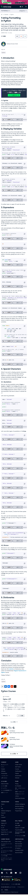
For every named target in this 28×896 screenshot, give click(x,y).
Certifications (18, 771)
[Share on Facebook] (8, 686)
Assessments (18, 775)
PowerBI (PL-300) (19, 850)
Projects (17, 773)
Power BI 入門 (4, 829)
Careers (3, 769)
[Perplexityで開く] (25, 36)
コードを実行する (17, 119)
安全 (2, 889)
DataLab (17, 777)
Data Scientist (18, 846)
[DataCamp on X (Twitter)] (6, 873)
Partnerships (4, 773)
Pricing (16, 783)
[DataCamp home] (11, 869)
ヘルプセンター (4, 775)
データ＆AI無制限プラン (6, 790)
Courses (17, 769)
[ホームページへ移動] (6, 7)
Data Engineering (19, 808)
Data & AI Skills (4, 783)
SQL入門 (3, 825)
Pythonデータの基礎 (19, 827)
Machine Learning (19, 806)
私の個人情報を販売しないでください (8, 887)
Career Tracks (18, 764)
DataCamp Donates (20, 798)
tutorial (11, 669)
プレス (2, 766)
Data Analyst (18, 841)
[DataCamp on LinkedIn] (11, 873)
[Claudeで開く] (21, 36)
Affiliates (3, 771)
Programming (18, 810)
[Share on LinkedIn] (5, 686)
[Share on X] (15, 686)
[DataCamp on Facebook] (2, 873)
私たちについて (4, 764)
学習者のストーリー (19, 793)
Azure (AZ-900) (18, 852)
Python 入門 (7, 699)
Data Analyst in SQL (6, 841)
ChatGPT (3, 817)
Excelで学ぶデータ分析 (6, 832)
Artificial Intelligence (6, 810)
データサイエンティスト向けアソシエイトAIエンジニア (6, 859)
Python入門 (3, 823)
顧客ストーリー (4, 792)
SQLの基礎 (17, 825)
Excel (2, 815)
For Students (18, 785)
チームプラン (4, 788)
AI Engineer (18, 848)
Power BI (3, 813)
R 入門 (2, 827)
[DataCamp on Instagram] (20, 873)
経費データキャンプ (19, 791)
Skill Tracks (18, 766)
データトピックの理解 (20, 835)
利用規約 (6, 889)
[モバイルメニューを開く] (26, 6)
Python (12, 14)
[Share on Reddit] (12, 686)
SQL (2, 808)
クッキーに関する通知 (15, 884)
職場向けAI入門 (4, 834)
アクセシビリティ (21, 887)
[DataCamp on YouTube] (16, 873)
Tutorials (6, 14)
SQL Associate (18, 843)
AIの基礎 (17, 823)
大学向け (17, 796)
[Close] (26, 2)
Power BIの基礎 (18, 829)
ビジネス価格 (4, 785)
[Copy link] (2, 686)
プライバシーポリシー (5, 884)
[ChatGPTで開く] (17, 36)
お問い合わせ (4, 777)
